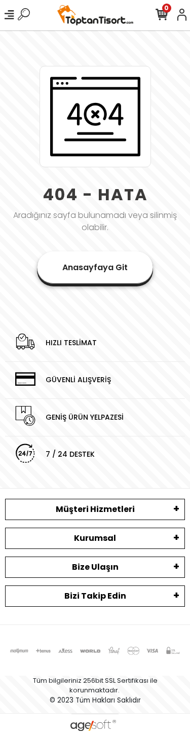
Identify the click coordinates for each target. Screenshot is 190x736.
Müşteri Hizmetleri (95, 509)
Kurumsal (95, 538)
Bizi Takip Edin (95, 596)
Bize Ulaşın (95, 567)
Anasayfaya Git (95, 267)
